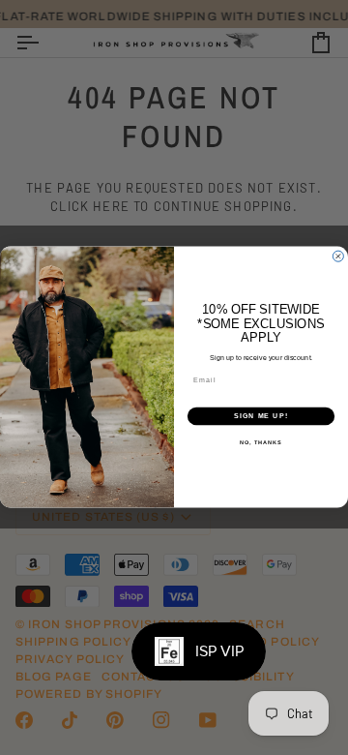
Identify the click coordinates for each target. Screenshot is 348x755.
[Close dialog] (338, 257)
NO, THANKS (261, 443)
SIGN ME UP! (261, 416)
